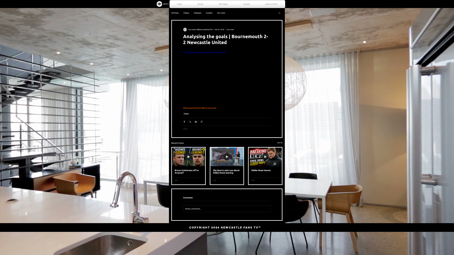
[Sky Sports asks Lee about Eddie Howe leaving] (227, 157)
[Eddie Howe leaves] (265, 157)
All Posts (175, 13)
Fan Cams (221, 13)
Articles (209, 13)
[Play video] (227, 75)
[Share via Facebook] (184, 122)
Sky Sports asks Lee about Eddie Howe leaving (226, 171)
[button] (279, 13)
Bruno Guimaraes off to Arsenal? (187, 171)
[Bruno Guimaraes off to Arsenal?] (188, 157)
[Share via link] (202, 122)
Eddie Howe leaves (261, 170)
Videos (186, 13)
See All (279, 143)
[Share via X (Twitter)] (190, 122)
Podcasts (197, 13)
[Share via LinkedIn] (196, 122)
